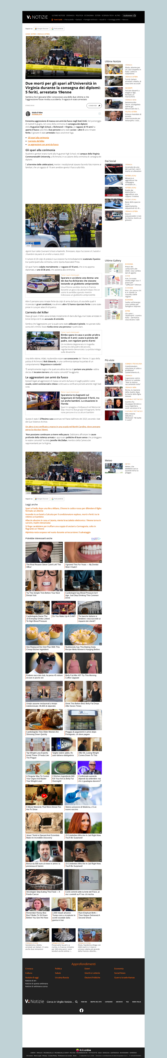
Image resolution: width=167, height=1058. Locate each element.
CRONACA (70, 15)
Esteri (87, 969)
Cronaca (29, 969)
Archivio (119, 1002)
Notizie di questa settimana (36, 983)
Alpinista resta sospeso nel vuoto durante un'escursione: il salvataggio (58, 532)
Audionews (128, 15)
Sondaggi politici (114, 20)
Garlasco (79, 20)
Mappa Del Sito (96, 1002)
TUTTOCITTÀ (93, 1052)
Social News (119, 973)
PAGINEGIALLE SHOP (62, 1052)
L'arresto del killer (36, 141)
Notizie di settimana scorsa (36, 986)
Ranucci (125, 20)
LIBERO (33, 1052)
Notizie (37, 1001)
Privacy (44, 1055)
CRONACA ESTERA (43, 34)
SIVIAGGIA (106, 1052)
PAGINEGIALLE (49, 1052)
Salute (58, 973)
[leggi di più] (99, 113)
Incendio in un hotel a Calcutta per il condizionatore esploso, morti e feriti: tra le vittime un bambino (62, 515)
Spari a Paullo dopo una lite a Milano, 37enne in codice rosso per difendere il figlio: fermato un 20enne (63, 509)
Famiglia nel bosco (91, 20)
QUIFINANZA (115, 1052)
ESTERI (97, 15)
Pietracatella (69, 20)
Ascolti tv (103, 20)
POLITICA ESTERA (131, 112)
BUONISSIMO (124, 1052)
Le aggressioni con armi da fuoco (43, 144)
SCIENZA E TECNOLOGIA (133, 364)
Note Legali (37, 1055)
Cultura (28, 973)
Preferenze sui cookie (65, 1055)
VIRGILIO (40, 1052)
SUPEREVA (133, 1052)
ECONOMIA (89, 15)
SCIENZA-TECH (108, 15)
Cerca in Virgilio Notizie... (60, 1001)
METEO (127, 464)
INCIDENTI (128, 88)
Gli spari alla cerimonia (38, 137)
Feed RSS (84, 1002)
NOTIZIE (40, 17)
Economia (118, 969)
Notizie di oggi (32, 977)
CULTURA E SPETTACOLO (133, 399)
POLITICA (79, 15)
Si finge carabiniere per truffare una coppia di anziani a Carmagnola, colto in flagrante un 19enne (60, 527)
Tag (127, 1002)
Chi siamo (29, 1055)
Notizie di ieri (30, 980)
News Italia (136, 1002)
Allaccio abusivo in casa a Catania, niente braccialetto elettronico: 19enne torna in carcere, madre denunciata (63, 521)
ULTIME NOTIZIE (58, 15)
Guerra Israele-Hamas (124, 977)
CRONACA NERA (130, 100)
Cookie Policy (52, 1055)
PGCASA (72, 1052)
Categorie (108, 1002)
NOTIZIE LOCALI (130, 176)
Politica (58, 969)
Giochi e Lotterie (92, 973)
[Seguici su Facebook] (82, 1011)
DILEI (100, 1052)
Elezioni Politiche (92, 977)
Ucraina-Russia (62, 977)
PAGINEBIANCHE (82, 1052)
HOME (27, 34)
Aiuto (75, 1055)
